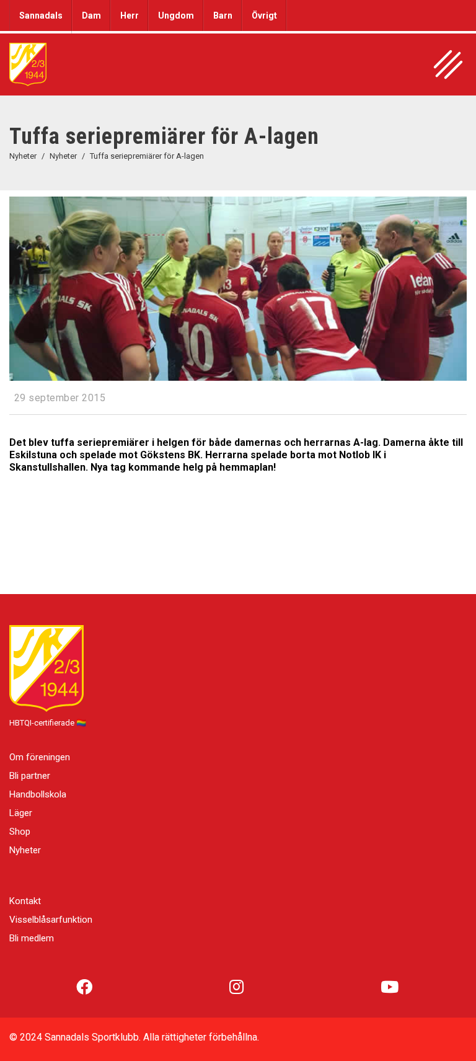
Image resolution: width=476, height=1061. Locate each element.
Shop (19, 831)
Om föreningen (39, 757)
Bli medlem (31, 938)
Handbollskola (37, 794)
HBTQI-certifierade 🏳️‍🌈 (47, 722)
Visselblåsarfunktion (50, 919)
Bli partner (29, 775)
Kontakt (25, 901)
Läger (20, 813)
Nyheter (25, 850)
